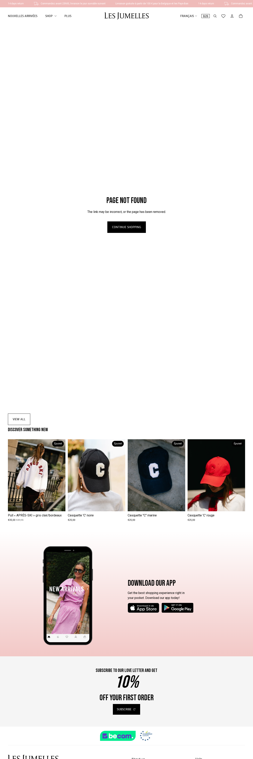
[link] (51, 16)
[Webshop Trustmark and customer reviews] (126, 736)
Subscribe (124, 709)
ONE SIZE (36, 505)
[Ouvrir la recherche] (215, 16)
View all (19, 419)
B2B (205, 16)
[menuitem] (67, 16)
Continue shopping (126, 227)
